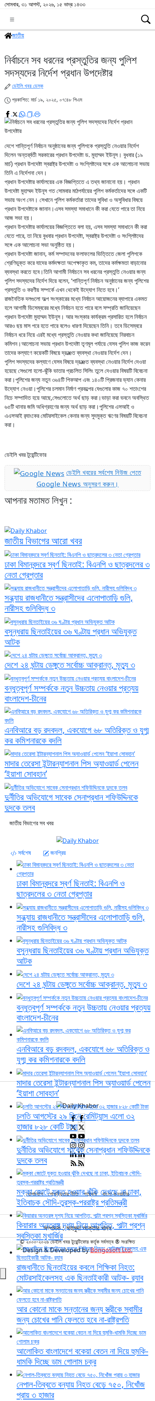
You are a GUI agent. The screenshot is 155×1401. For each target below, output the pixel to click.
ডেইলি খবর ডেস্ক (27, 85)
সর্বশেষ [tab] (24, 853)
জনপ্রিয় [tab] (57, 853)
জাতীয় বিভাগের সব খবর (31, 823)
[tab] (21, 852)
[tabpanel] (77, 963)
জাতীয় (18, 35)
